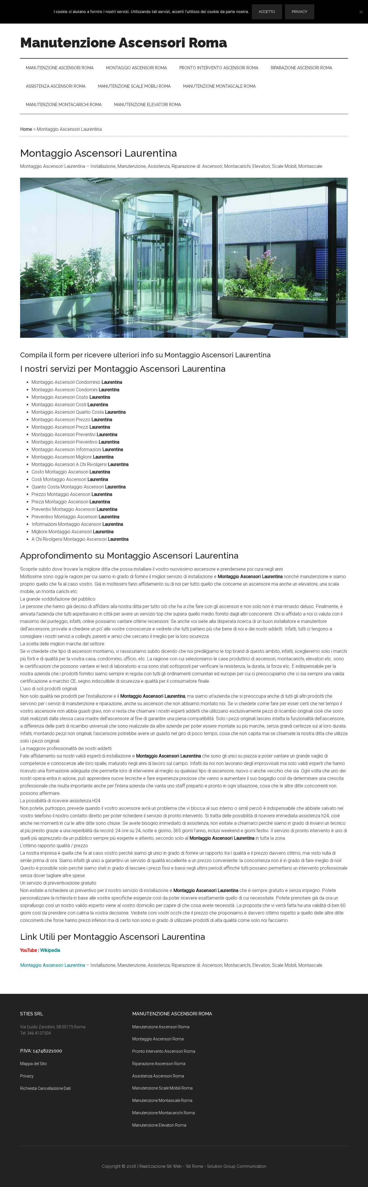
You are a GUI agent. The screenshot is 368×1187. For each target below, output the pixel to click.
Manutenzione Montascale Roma (162, 1100)
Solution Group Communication (236, 1166)
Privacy (27, 1076)
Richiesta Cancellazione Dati (45, 1088)
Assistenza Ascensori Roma (158, 1076)
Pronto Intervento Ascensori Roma (163, 1051)
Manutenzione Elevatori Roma (159, 1125)
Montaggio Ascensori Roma (158, 1039)
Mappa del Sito (33, 1063)
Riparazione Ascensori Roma (158, 1063)
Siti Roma (194, 1166)
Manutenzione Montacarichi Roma (163, 1113)
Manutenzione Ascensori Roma (123, 42)
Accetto (267, 11)
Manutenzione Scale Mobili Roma (162, 1088)
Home (26, 129)
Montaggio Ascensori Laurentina (52, 965)
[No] (361, 12)
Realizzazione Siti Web (160, 1166)
